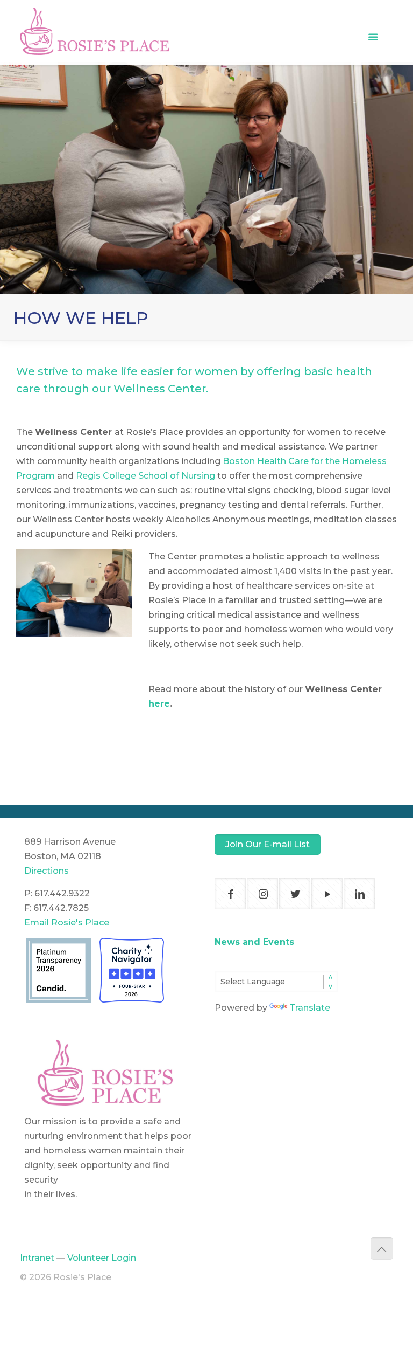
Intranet (37, 1258)
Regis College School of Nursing (145, 476)
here (159, 704)
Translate (309, 1008)
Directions (46, 871)
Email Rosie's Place (66, 922)
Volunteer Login (101, 1258)
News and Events (254, 942)
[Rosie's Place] (94, 21)
